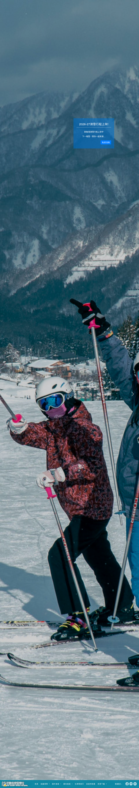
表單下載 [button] (101, 784)
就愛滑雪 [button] (44, 784)
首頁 (36, 784)
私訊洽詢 (106, 142)
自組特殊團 (90, 784)
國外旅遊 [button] (55, 784)
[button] (132, 394)
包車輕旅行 (79, 784)
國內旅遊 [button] (67, 784)
